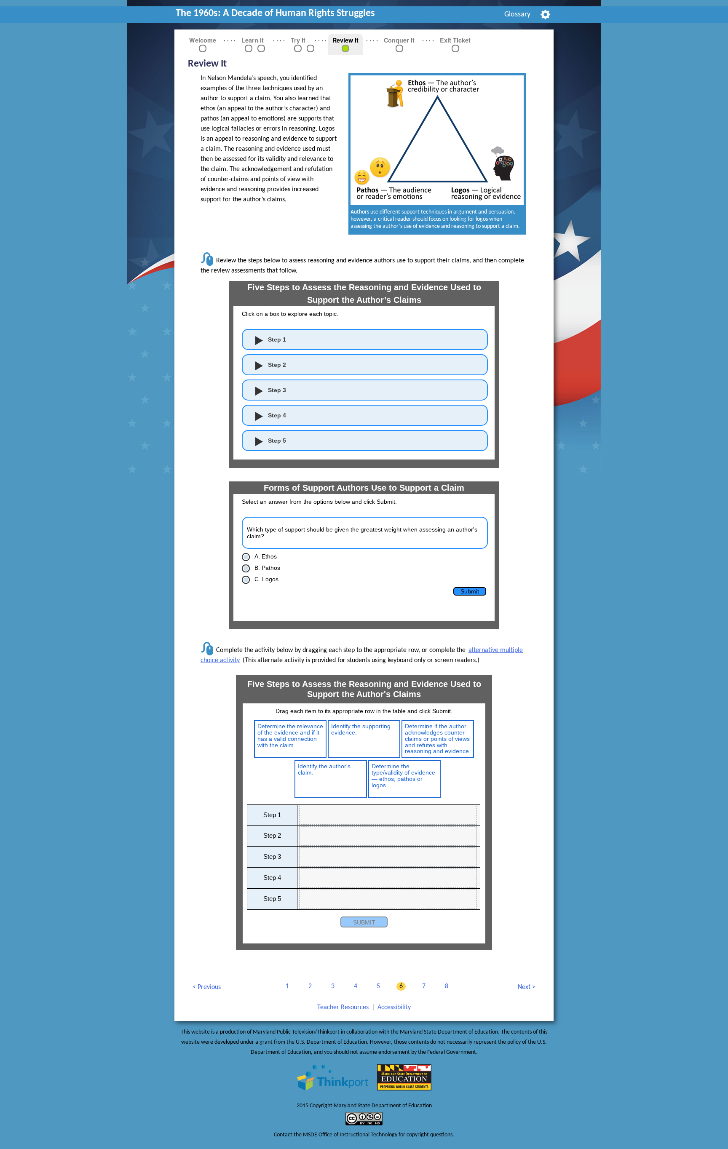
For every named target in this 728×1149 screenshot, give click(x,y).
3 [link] (331, 987)
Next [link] (524, 988)
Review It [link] (345, 40)
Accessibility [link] (394, 1007)
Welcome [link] (202, 40)
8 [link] (445, 987)
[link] (248, 48)
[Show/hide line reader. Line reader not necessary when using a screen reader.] (545, 14)
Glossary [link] (517, 14)
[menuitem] (517, 14)
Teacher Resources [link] (343, 1007)
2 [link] (308, 987)
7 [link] (422, 987)
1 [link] (286, 987)
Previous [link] (206, 988)
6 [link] (399, 987)
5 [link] (377, 987)
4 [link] (354, 987)
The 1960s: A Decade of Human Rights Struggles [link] (275, 13)
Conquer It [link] (399, 40)
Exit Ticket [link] (455, 40)
